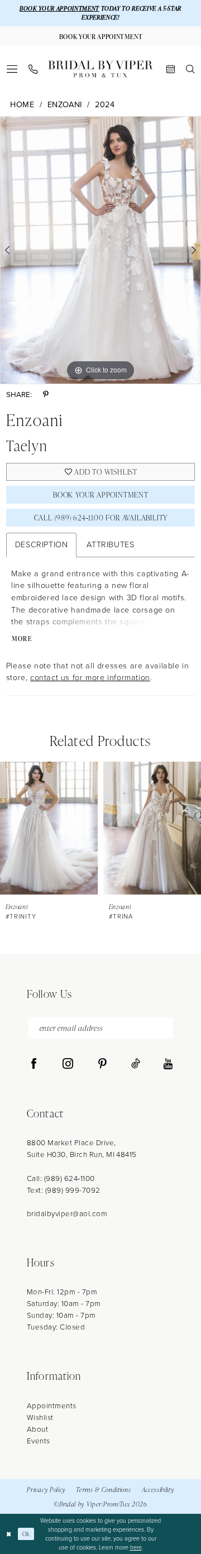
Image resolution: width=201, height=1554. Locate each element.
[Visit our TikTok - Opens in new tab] (136, 1064)
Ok (26, 1533)
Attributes (110, 544)
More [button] (22, 638)
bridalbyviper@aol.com (67, 1213)
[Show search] (190, 69)
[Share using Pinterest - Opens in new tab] (45, 394)
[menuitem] (11, 69)
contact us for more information (90, 677)
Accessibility (158, 1489)
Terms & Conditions (103, 1489)
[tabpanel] (100, 250)
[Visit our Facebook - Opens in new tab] (34, 1064)
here (136, 1547)
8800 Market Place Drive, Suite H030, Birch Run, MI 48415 (82, 1148)
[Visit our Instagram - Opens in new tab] (68, 1064)
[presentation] (49, 828)
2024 (104, 105)
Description (41, 544)
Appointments (51, 1405)
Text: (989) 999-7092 (63, 1190)
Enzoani (64, 105)
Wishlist (40, 1417)
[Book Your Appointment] (170, 69)
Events (38, 1440)
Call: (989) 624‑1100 (61, 1178)
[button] (11, 69)
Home (22, 105)
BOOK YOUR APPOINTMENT (59, 8)
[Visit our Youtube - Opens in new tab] (168, 1064)
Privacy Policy (46, 1489)
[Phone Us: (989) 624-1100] (33, 69)
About (37, 1429)
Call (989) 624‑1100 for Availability (101, 517)
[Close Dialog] (9, 1534)
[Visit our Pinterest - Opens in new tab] (102, 1064)
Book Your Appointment (101, 494)
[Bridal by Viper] (100, 69)
